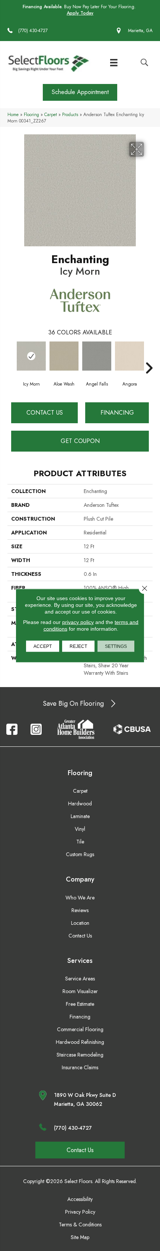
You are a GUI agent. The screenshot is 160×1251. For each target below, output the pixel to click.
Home (13, 114)
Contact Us (44, 412)
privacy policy (78, 622)
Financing (117, 412)
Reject (78, 646)
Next (148, 357)
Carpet (50, 114)
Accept (42, 646)
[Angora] (129, 356)
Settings (116, 646)
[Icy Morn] (31, 356)
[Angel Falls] (96, 356)
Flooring (31, 114)
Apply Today (80, 13)
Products (70, 114)
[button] (80, 92)
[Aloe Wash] (64, 356)
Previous (11, 357)
